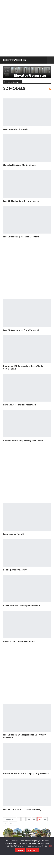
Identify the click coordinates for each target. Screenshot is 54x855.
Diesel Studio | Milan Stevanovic (19, 641)
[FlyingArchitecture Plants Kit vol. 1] (27, 148)
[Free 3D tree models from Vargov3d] (27, 313)
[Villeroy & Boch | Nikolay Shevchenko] (27, 588)
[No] (50, 846)
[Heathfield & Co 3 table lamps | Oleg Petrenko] (27, 756)
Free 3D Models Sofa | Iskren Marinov (22, 201)
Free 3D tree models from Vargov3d (21, 330)
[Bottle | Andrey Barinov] (27, 553)
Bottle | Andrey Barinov (15, 569)
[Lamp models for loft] (27, 517)
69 (5, 823)
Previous (10, 819)
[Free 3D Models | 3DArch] (27, 112)
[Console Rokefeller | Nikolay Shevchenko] (27, 423)
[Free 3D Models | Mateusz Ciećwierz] (27, 220)
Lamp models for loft (13, 534)
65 (29, 819)
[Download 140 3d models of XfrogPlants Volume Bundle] (27, 349)
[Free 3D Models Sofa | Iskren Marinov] (27, 184)
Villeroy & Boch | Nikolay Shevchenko (21, 605)
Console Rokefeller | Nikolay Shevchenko (23, 440)
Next (12, 823)
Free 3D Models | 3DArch (15, 129)
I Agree (20, 850)
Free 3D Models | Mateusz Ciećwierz (21, 236)
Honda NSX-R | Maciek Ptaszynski (19, 404)
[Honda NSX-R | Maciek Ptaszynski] (27, 387)
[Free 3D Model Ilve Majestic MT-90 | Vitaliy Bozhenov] (27, 718)
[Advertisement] (27, 28)
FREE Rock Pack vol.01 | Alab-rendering (22, 809)
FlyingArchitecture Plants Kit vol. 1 (20, 165)
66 (34, 819)
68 (45, 819)
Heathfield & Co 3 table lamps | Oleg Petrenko (26, 773)
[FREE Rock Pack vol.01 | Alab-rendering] (27, 792)
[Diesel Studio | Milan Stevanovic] (27, 624)
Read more (32, 850)
